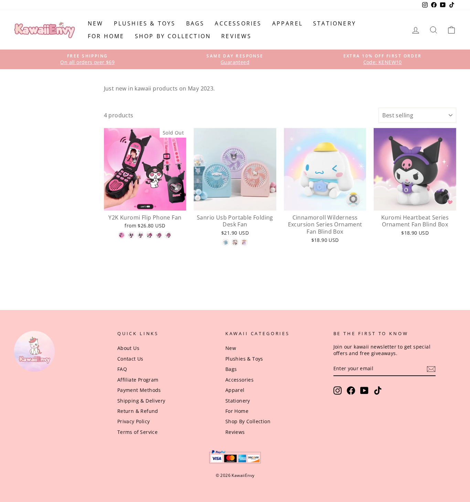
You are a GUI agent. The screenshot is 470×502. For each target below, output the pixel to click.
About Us (128, 348)
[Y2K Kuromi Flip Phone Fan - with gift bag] (149, 235)
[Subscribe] (431, 369)
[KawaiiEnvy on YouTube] (364, 390)
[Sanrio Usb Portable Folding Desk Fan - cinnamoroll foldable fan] (225, 242)
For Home (106, 36)
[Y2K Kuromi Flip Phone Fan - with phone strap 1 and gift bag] (159, 235)
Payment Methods (139, 390)
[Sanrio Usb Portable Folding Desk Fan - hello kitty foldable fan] (235, 242)
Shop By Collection (173, 36)
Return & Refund (137, 411)
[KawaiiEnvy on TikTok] (378, 390)
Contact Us (130, 358)
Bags (195, 23)
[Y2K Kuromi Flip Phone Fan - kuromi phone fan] (121, 235)
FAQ (122, 369)
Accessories (238, 23)
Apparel (287, 23)
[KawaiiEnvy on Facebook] (351, 390)
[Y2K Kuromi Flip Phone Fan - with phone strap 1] (131, 235)
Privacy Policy (133, 421)
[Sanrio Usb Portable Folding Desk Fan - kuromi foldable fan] (244, 242)
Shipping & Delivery (141, 400)
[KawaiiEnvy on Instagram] (337, 390)
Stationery (334, 23)
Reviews (236, 36)
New (96, 23)
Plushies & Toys (145, 23)
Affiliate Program (138, 379)
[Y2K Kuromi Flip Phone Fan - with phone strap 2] (140, 235)
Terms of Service (137, 432)
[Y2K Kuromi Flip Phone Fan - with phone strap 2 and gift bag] (168, 235)
